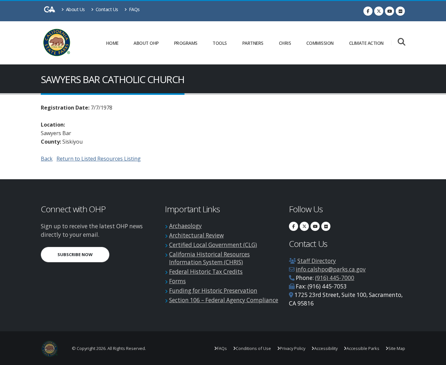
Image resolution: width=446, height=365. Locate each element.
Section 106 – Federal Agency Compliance (223, 300)
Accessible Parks (362, 348)
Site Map (396, 348)
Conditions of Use (253, 348)
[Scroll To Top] (434, 357)
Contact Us (106, 9)
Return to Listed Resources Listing (98, 158)
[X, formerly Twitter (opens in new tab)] (378, 11)
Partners (252, 43)
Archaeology (185, 226)
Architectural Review (196, 235)
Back (47, 158)
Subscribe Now (83, 254)
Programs (186, 43)
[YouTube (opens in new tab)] (389, 11)
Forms (177, 281)
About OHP (146, 43)
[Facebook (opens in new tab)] (368, 11)
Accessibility (326, 348)
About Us (75, 9)
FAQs (134, 9)
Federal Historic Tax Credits (206, 271)
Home (112, 43)
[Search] (401, 42)
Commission (320, 43)
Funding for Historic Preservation (213, 290)
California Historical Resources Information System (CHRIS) (209, 258)
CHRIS (285, 43)
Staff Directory (316, 261)
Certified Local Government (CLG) (213, 245)
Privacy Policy (292, 348)
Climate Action (366, 43)
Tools (220, 43)
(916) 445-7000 (334, 278)
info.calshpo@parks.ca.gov (331, 269)
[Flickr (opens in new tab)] (400, 11)
